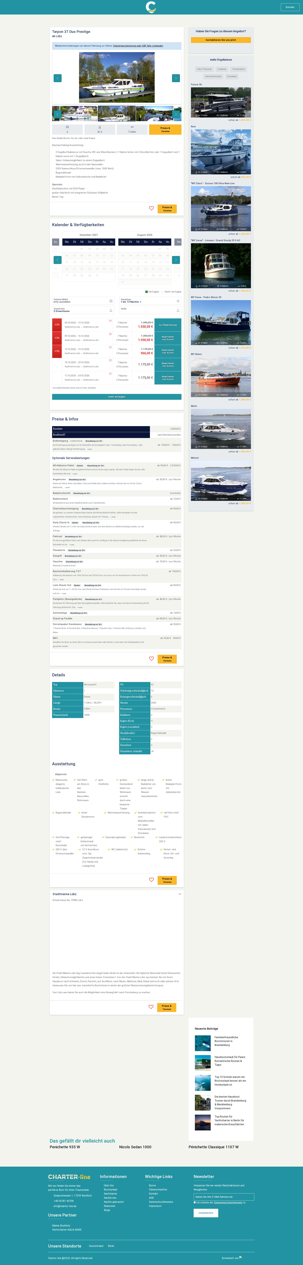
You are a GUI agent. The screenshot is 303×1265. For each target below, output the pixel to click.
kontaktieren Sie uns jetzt (221, 40)
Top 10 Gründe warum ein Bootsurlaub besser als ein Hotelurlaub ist (230, 1080)
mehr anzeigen (116, 396)
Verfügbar (153, 291)
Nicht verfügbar (173, 291)
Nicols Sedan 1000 (135, 1147)
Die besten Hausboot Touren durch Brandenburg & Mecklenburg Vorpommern (230, 1102)
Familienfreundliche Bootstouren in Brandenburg (226, 1041)
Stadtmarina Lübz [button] (65, 894)
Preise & (165, 130)
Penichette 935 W (65, 1147)
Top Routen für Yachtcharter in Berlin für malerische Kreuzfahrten (229, 1120)
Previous (58, 78)
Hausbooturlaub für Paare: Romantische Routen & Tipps (230, 1060)
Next (176, 78)
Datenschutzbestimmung (228, 1202)
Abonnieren (206, 1213)
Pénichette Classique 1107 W (214, 1147)
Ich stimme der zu (221, 1202)
